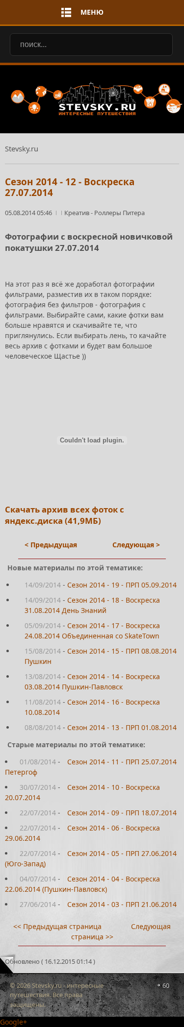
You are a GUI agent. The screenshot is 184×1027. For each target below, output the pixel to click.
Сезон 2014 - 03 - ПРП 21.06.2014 (122, 904)
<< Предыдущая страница (57, 926)
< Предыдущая (51, 544)
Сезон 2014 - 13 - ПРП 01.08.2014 (122, 727)
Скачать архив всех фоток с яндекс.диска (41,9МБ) (64, 515)
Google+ (13, 1022)
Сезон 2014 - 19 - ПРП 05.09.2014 (122, 584)
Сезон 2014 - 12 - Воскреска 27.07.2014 (69, 187)
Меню (92, 12)
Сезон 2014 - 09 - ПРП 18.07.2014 (122, 812)
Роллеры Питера (119, 212)
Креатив (77, 212)
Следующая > (136, 544)
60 (165, 985)
